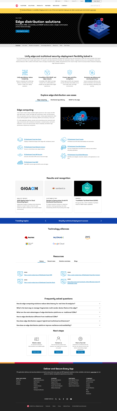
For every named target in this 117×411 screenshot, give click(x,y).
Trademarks (48, 406)
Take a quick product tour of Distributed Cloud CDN (38, 275)
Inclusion (88, 386)
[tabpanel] (58, 137)
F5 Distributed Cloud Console (75, 139)
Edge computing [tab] (42, 100)
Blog (87, 389)
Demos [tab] (42, 261)
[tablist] (59, 99)
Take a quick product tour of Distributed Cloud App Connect (84, 275)
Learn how (93, 372)
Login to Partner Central (74, 386)
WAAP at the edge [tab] (74, 100)
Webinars (36, 387)
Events (87, 391)
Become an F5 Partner (74, 384)
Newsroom (88, 393)
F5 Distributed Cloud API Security (33, 154)
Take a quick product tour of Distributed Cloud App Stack (39, 282)
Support (81, 1)
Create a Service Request (56, 386)
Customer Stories (37, 386)
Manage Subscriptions (56, 380)
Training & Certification (39, 389)
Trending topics (22, 221)
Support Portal (54, 382)
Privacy (59, 406)
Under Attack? (97, 1)
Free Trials (18, 380)
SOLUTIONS (19, 18)
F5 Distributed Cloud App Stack (32, 139)
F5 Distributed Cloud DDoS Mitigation (78, 154)
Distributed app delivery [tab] (58, 100)
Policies (54, 406)
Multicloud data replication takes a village (73, 221)
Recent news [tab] (51, 261)
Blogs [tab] (76, 261)
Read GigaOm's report (22, 31)
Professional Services (56, 384)
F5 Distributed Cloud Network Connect (34, 147)
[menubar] (58, 1)
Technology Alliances (73, 382)
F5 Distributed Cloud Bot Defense (77, 146)
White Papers (37, 382)
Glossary (36, 384)
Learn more (93, 10)
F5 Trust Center (89, 382)
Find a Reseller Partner (74, 380)
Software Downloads (55, 387)
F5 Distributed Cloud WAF (31, 162)
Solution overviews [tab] (64, 261)
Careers (88, 384)
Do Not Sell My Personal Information (79, 406)
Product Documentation (39, 380)
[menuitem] (58, 1)
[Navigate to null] (80, 118)
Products (18, 382)
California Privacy (66, 406)
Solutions (18, 384)
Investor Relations (90, 387)
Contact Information (90, 380)
